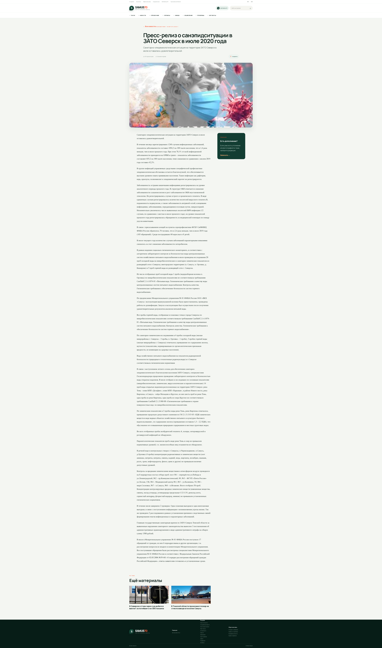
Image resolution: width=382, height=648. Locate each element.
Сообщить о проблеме (233, 631)
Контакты (138, 1)
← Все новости (149, 26)
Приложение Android (176, 1)
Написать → (225, 155)
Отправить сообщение (233, 629)
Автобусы (212, 15)
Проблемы (200, 15)
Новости (143, 15)
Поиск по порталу (204, 622)
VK (248, 1)
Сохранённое (156, 1)
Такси (133, 15)
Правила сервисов (233, 635)
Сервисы (167, 15)
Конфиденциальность (233, 633)
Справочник (155, 15)
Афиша (177, 15)
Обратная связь (147, 1)
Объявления (188, 15)
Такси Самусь (203, 628)
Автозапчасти (203, 630)
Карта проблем (203, 636)
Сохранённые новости (205, 624)
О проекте (131, 1)
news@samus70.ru (176, 632)
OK (252, 1)
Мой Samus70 (165, 1)
